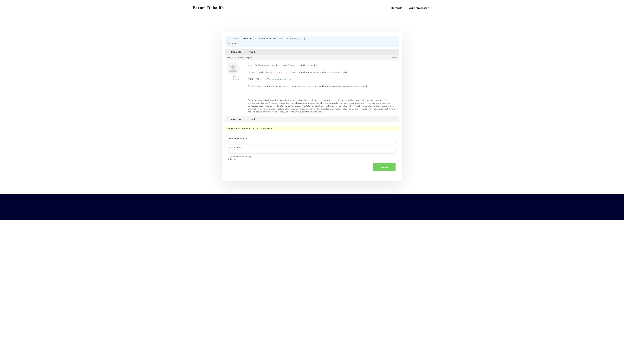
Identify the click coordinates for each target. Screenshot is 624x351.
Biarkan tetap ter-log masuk (241, 158)
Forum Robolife (208, 7)
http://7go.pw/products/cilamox (276, 79)
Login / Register (418, 8)
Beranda (396, 8)
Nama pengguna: (237, 138)
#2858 (394, 57)
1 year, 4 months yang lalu (290, 38)
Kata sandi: (234, 147)
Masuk (384, 167)
